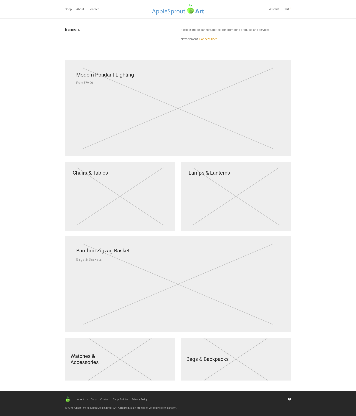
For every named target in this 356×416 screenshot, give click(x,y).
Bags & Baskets (89, 259)
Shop (68, 9)
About (80, 9)
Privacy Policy (139, 399)
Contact (93, 9)
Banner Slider (208, 39)
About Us (82, 399)
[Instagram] (289, 398)
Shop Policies (120, 399)
